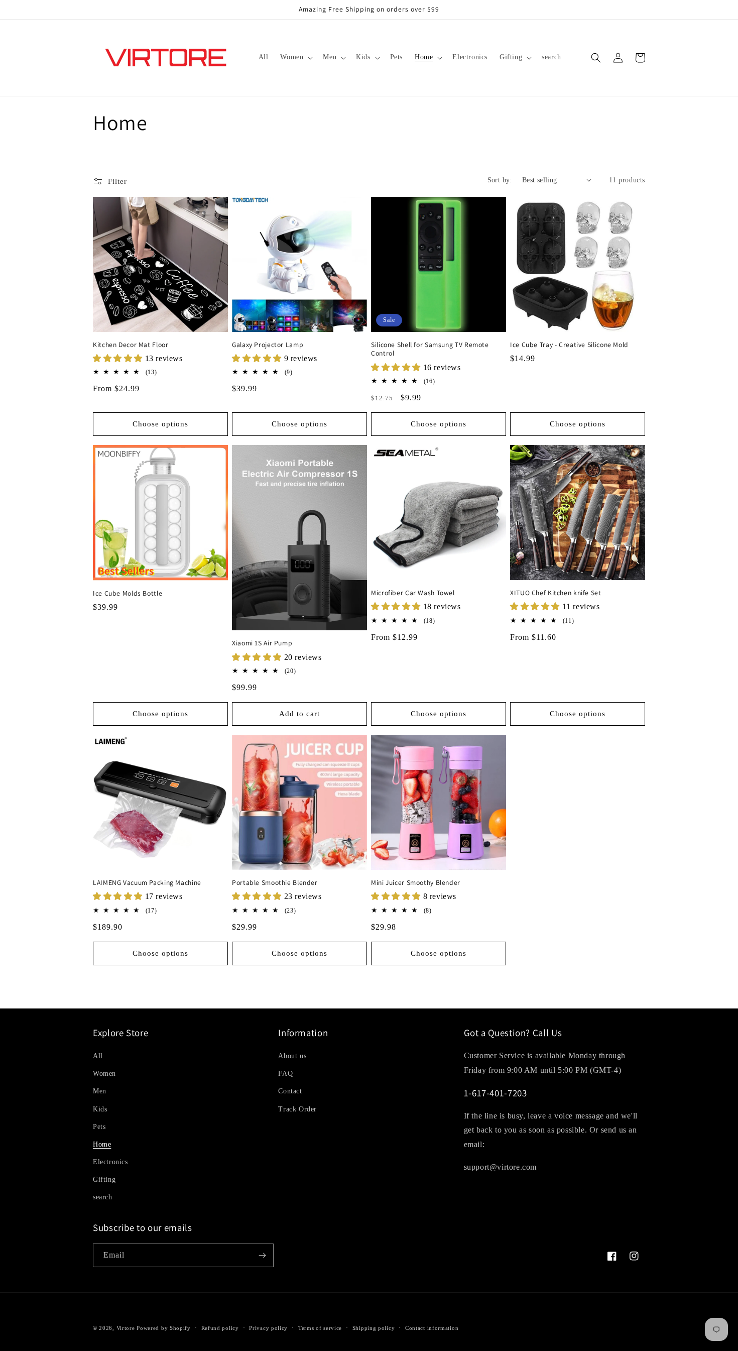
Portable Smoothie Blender (275, 882)
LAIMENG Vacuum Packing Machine (147, 882)
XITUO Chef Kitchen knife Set (555, 593)
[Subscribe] (262, 1255)
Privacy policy (268, 1328)
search (102, 1197)
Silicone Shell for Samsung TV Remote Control (430, 349)
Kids (100, 1109)
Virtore (125, 1328)
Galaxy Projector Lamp (267, 345)
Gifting (104, 1179)
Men (99, 1091)
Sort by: (499, 180)
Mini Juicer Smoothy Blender (415, 882)
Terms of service (320, 1328)
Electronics (110, 1162)
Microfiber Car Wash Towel (413, 593)
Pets (99, 1127)
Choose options (160, 424)
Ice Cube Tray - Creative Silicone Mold (569, 345)
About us (292, 1056)
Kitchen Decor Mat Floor (131, 345)
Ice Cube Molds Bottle (127, 593)
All (98, 1056)
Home (102, 1144)
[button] (295, 57)
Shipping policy (373, 1328)
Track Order (297, 1109)
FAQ (285, 1073)
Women (104, 1073)
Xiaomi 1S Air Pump (262, 643)
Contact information (431, 1328)
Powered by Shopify (164, 1328)
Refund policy (220, 1328)
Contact (290, 1091)
